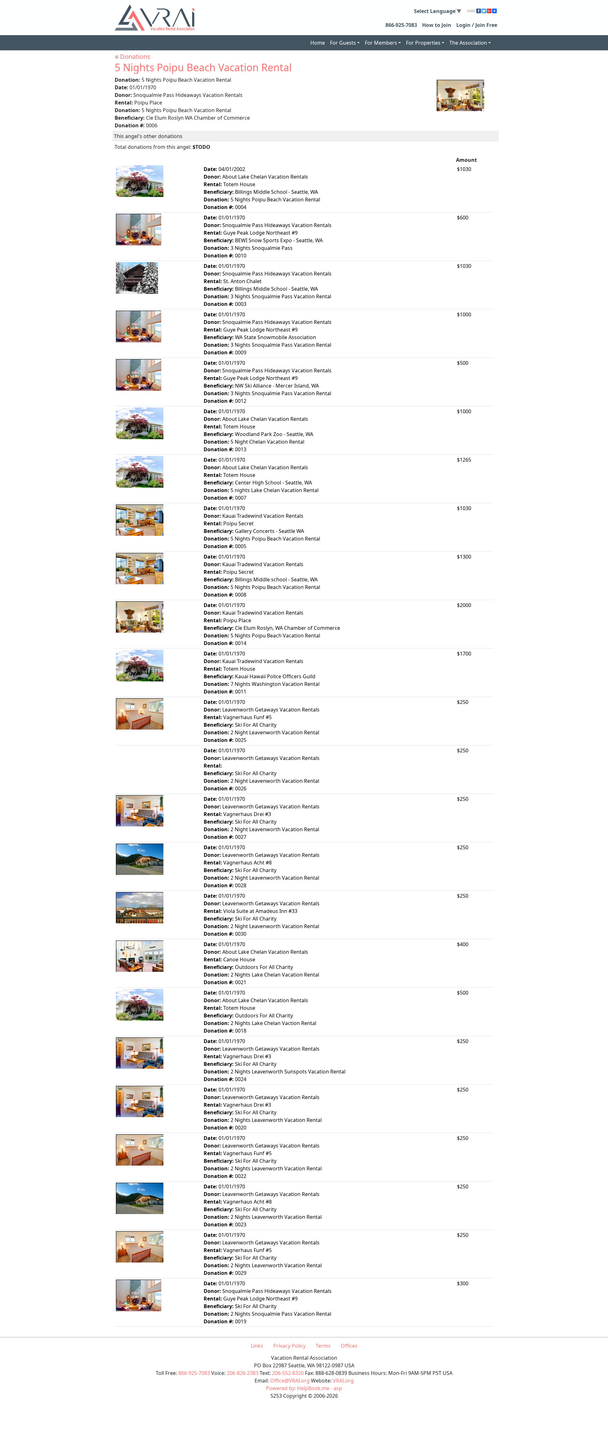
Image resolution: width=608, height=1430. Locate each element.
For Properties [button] (423, 42)
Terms (323, 1345)
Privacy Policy (289, 1345)
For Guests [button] (343, 42)
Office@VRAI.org (290, 1380)
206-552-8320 (288, 1373)
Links (257, 1345)
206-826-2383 (242, 1373)
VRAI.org (343, 1380)
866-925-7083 (401, 25)
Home (317, 42)
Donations (135, 56)
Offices (349, 1345)
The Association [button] (468, 42)
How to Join (436, 25)
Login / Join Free (476, 25)
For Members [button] (381, 42)
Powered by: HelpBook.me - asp (304, 1388)
